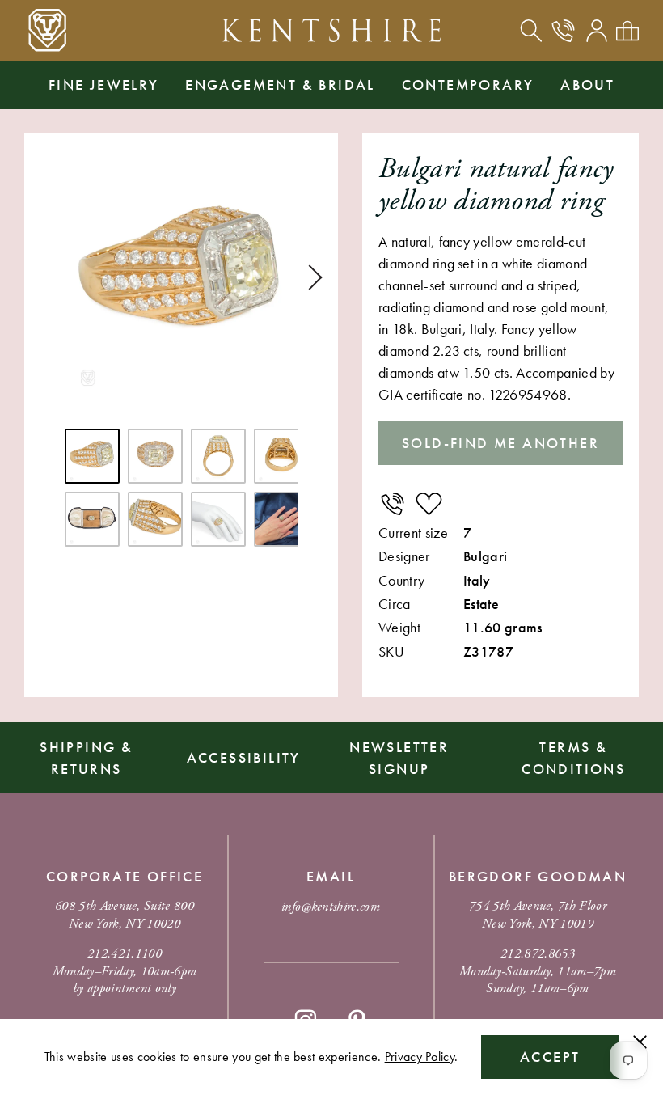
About (587, 84)
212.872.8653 (537, 953)
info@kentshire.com (330, 906)
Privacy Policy (419, 1056)
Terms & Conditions (573, 758)
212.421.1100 (124, 953)
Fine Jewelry (104, 84)
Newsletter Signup (399, 758)
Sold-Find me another (500, 442)
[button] (310, 277)
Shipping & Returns (86, 758)
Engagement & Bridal (280, 84)
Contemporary (468, 84)
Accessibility (244, 757)
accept (550, 1056)
